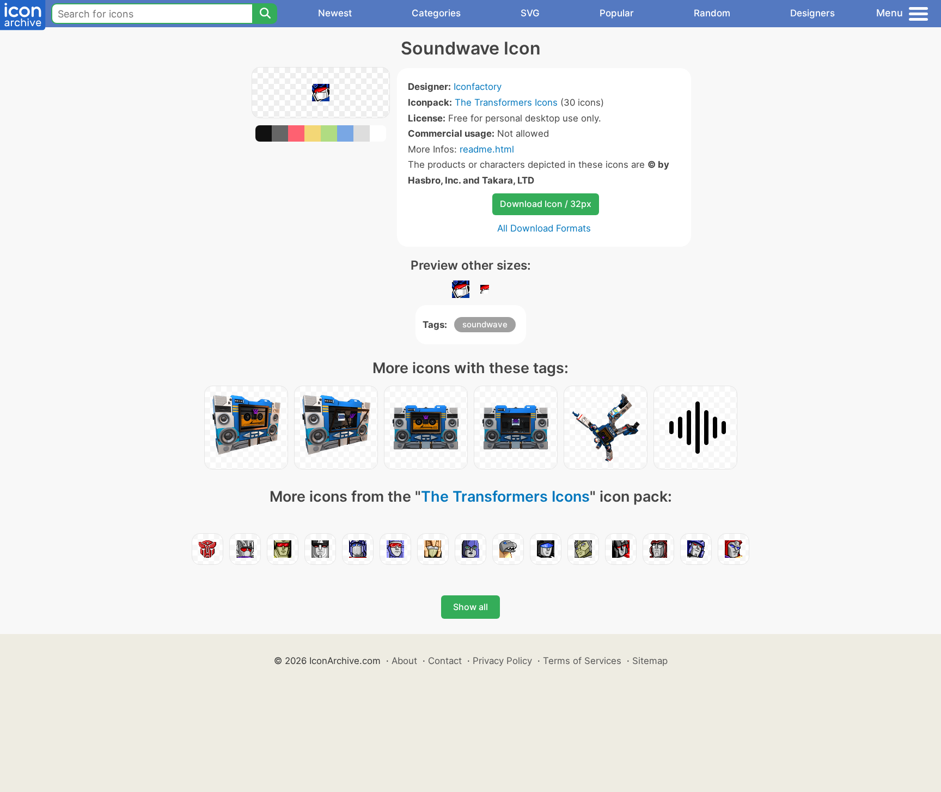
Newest (335, 13)
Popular (617, 13)
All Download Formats (544, 228)
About (404, 660)
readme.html (487, 149)
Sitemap (650, 660)
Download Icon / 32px (545, 203)
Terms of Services (582, 660)
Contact (445, 660)
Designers (812, 13)
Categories (436, 13)
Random (712, 13)
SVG (530, 13)
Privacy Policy (502, 660)
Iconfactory (478, 86)
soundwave (485, 324)
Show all (470, 606)
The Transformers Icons (506, 102)
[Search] (264, 13)
